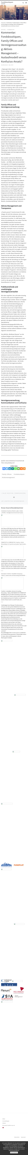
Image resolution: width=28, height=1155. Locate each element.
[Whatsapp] (15, 468)
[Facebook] (4, 468)
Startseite (3, 22)
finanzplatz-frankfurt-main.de (8, 1125)
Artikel (3, 1119)
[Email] (18, 468)
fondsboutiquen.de (16, 632)
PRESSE (4, 1123)
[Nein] (26, 1148)
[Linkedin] (9, 468)
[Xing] (12, 468)
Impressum (23, 1137)
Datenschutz (16, 1137)
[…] (2, 539)
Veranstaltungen (5, 1121)
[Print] (21, 468)
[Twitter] (6, 468)
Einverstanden (14, 1152)
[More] (24, 468)
